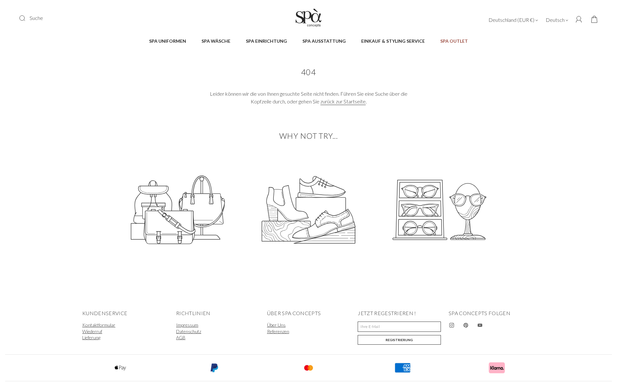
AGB (180, 337)
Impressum (187, 325)
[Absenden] (26, 18)
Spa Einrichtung (266, 41)
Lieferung (91, 337)
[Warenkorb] (592, 19)
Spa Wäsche (215, 41)
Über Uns (276, 325)
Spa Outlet (454, 41)
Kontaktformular (98, 325)
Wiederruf (92, 331)
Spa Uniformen (167, 41)
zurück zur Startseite (343, 101)
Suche (36, 18)
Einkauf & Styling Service (393, 41)
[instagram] (452, 325)
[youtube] (480, 325)
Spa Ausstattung (324, 41)
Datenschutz (188, 331)
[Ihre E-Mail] (399, 327)
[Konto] (578, 19)
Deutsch (556, 20)
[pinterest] (466, 325)
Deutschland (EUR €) (511, 20)
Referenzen (278, 331)
